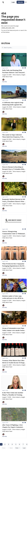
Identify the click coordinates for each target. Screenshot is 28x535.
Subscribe (20, 2)
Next (16, 448)
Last (24, 448)
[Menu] (26, 2)
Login (13, 2)
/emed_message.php (7, 28)
